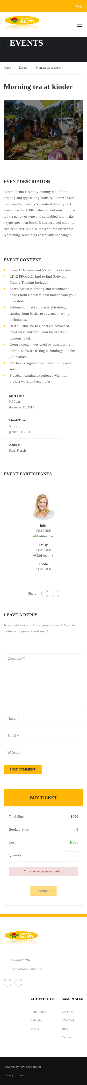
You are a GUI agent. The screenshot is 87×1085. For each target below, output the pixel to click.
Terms (22, 1075)
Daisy (43, 545)
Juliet (44, 526)
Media (34, 1029)
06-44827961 (21, 960)
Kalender (36, 1020)
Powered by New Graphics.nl (22, 1066)
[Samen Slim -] (22, 26)
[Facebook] (44, 593)
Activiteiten (38, 1012)
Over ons (67, 1012)
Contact (67, 1037)
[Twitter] (55, 593)
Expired (43, 891)
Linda (43, 564)
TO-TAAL (68, 1020)
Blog (65, 1029)
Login (79, 6)
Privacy (9, 1075)
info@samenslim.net (26, 969)
